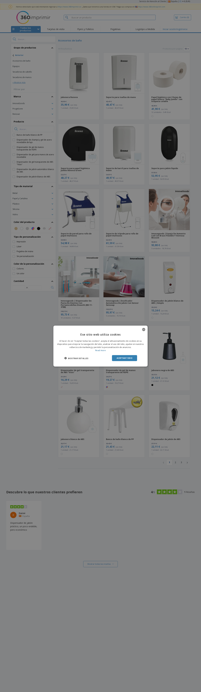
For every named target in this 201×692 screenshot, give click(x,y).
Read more (100, 350)
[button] (76, 358)
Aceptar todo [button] (124, 358)
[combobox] (143, 329)
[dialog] (100, 346)
